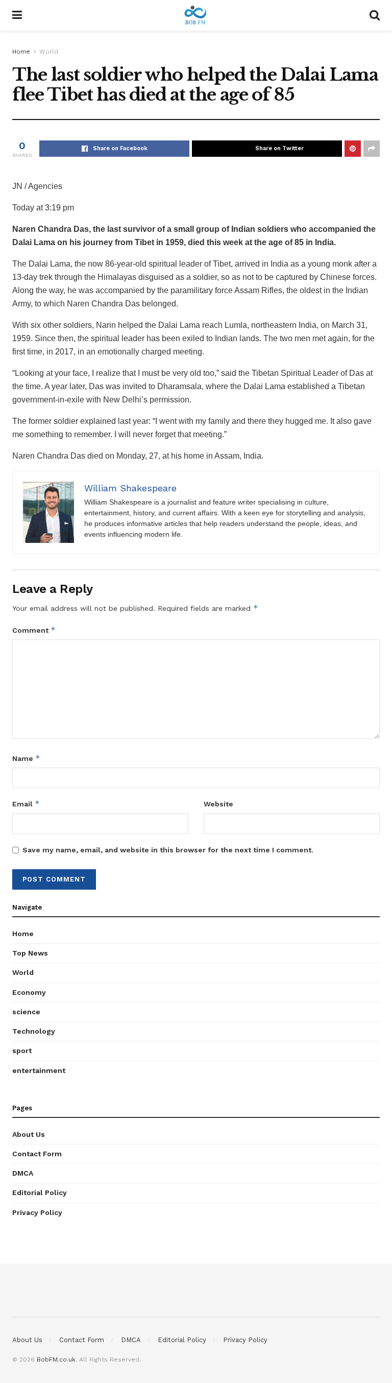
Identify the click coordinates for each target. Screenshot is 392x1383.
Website (218, 804)
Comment (34, 630)
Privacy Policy (37, 1212)
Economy (29, 992)
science (26, 1012)
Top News (30, 953)
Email (26, 803)
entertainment (38, 1070)
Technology (33, 1031)
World (48, 51)
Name (26, 758)
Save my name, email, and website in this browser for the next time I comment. (167, 850)
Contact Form (37, 1154)
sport (22, 1050)
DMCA (22, 1173)
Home (21, 51)
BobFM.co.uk (56, 1359)
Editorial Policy (39, 1192)
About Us (28, 1134)
